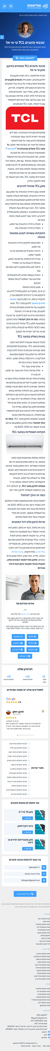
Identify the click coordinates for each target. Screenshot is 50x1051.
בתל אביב (40, 551)
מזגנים (14, 802)
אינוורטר (11, 148)
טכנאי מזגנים (42, 15)
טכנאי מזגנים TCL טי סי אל (28, 15)
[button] (10, 6)
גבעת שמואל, (17, 551)
